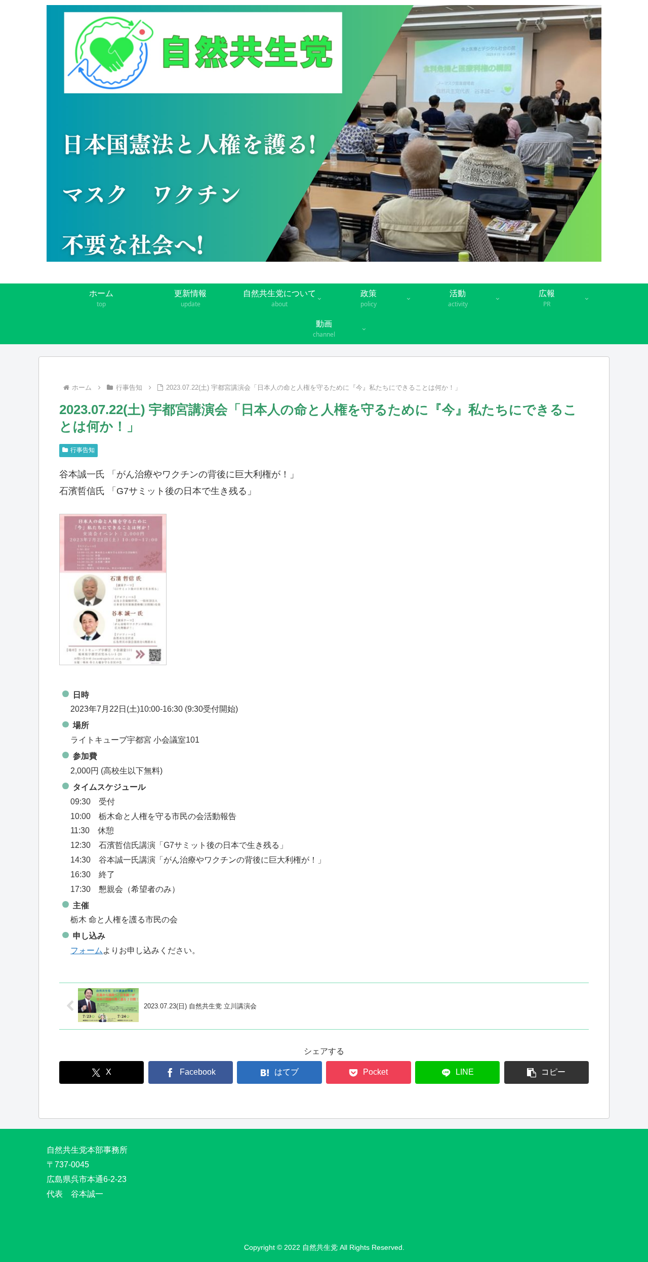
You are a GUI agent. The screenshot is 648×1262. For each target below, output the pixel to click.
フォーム (86, 950)
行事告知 (82, 450)
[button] (546, 1072)
